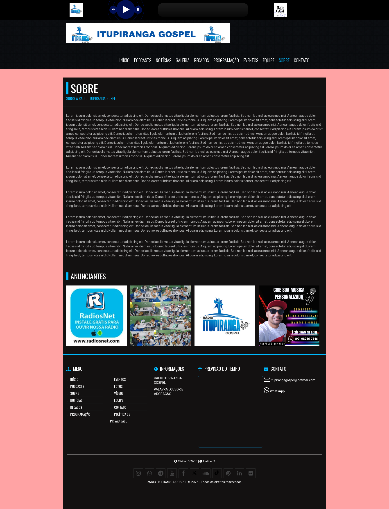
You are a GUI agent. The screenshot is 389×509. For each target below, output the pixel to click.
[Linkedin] (239, 473)
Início (124, 60)
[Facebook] (183, 473)
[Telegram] (160, 473)
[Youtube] (172, 473)
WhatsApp (277, 391)
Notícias (163, 60)
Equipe (268, 60)
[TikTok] (217, 473)
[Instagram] (138, 473)
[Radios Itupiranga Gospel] (225, 307)
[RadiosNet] (96, 307)
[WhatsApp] (149, 473)
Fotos (118, 386)
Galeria (183, 60)
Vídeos (119, 393)
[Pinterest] (228, 473)
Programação (226, 60)
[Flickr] (251, 473)
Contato (301, 60)
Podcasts (142, 60)
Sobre (284, 60)
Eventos (250, 60)
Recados (201, 60)
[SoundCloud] (205, 473)
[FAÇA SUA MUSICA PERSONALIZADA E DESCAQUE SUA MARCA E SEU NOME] (289, 307)
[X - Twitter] (194, 473)
